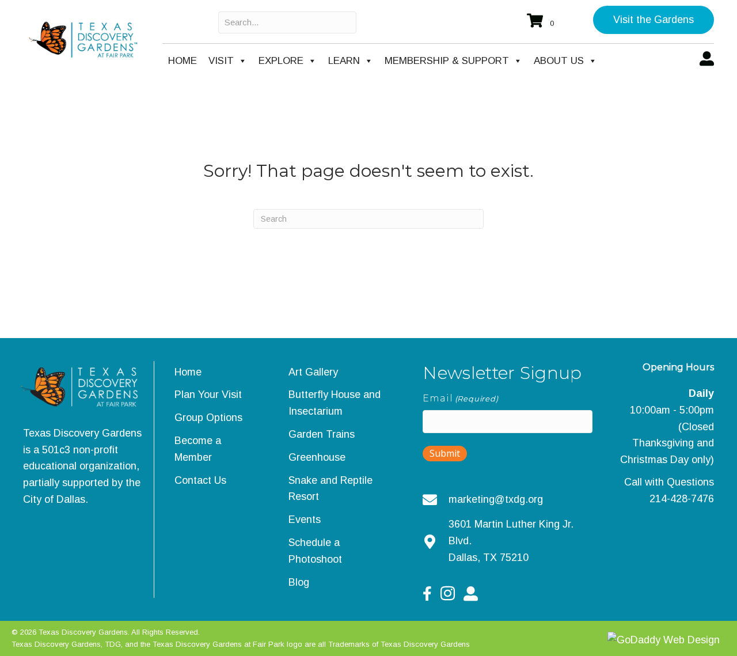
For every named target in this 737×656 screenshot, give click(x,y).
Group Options (208, 417)
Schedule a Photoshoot (315, 551)
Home (182, 60)
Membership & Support (447, 60)
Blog (298, 582)
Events (304, 519)
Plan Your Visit (208, 394)
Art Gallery (313, 372)
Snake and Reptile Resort (330, 489)
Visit (221, 60)
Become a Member (197, 449)
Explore (281, 60)
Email (460, 398)
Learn (344, 60)
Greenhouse (316, 457)
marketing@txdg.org (496, 499)
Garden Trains (321, 434)
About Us (559, 60)
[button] (653, 20)
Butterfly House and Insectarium (334, 403)
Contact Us (200, 480)
